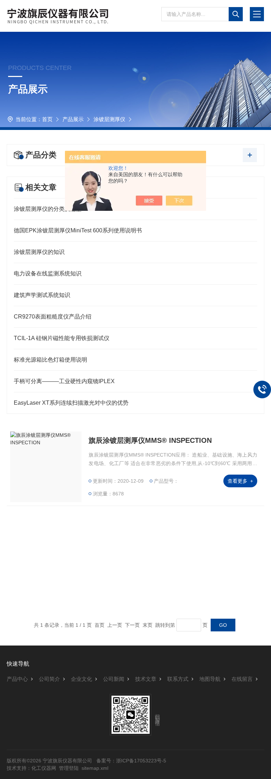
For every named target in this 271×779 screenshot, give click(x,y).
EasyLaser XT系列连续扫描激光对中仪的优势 (71, 403)
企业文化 (81, 679)
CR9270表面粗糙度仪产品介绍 (52, 317)
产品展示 (73, 119)
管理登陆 (69, 768)
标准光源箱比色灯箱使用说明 (50, 360)
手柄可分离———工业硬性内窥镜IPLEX (64, 381)
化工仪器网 (43, 768)
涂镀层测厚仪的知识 (39, 252)
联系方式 (177, 679)
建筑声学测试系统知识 (42, 295)
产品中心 (17, 679)
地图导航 (210, 679)
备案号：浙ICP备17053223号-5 (131, 760)
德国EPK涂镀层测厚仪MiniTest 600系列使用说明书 (78, 230)
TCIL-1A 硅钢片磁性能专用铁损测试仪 (61, 338)
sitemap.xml (95, 768)
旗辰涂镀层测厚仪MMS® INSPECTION (150, 440)
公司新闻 (113, 679)
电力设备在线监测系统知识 (48, 273)
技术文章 (145, 679)
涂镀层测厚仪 (109, 119)
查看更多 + (240, 481)
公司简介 (49, 679)
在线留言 (242, 679)
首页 (47, 119)
